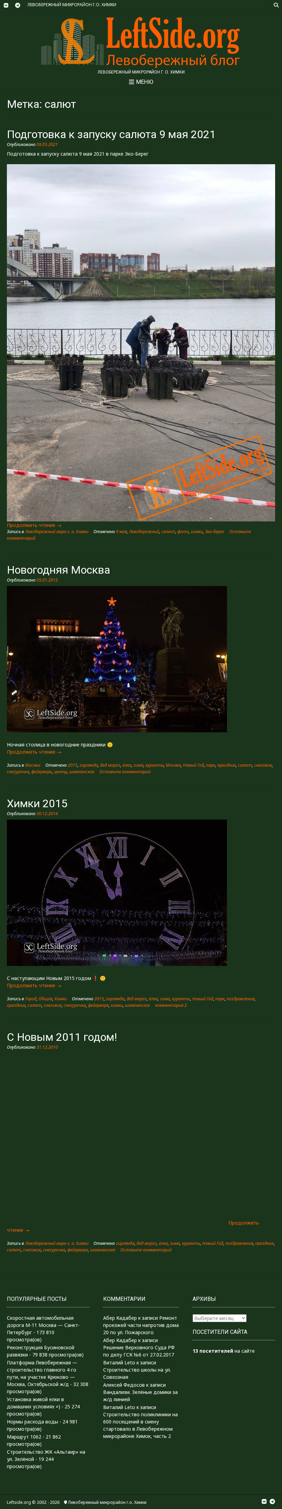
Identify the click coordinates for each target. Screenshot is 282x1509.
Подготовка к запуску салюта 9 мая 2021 (111, 134)
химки (197, 531)
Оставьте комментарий (125, 772)
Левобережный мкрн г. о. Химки (56, 531)
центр (60, 772)
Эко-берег (214, 531)
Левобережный (144, 531)
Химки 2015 (37, 803)
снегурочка (18, 772)
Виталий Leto (119, 1362)
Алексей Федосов (124, 1385)
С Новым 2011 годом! (62, 1037)
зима (138, 765)
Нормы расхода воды (32, 1421)
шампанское (81, 772)
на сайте (224, 1351)
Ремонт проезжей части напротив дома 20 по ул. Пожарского (141, 1325)
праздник (226, 765)
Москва (32, 765)
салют (168, 531)
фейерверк (41, 772)
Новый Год (193, 765)
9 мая (121, 531)
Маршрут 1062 (24, 1436)
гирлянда (88, 765)
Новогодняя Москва (58, 569)
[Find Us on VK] (6, 5)
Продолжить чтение (34, 525)
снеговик (263, 765)
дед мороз (110, 765)
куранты (154, 765)
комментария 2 (171, 1005)
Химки (60, 999)
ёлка (126, 765)
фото (183, 531)
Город (30, 999)
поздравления (240, 999)
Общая (45, 999)
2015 (72, 765)
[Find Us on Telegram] (17, 5)
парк (210, 765)
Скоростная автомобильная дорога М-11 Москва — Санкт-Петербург (43, 1325)
